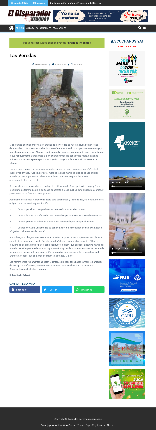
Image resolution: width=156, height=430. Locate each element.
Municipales (31, 28)
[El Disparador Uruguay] (11, 28)
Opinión (20, 28)
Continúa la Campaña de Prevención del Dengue (75, 3)
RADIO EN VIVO (127, 46)
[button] (24, 289)
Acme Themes (107, 424)
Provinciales (59, 28)
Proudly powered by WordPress (58, 424)
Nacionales (45, 28)
